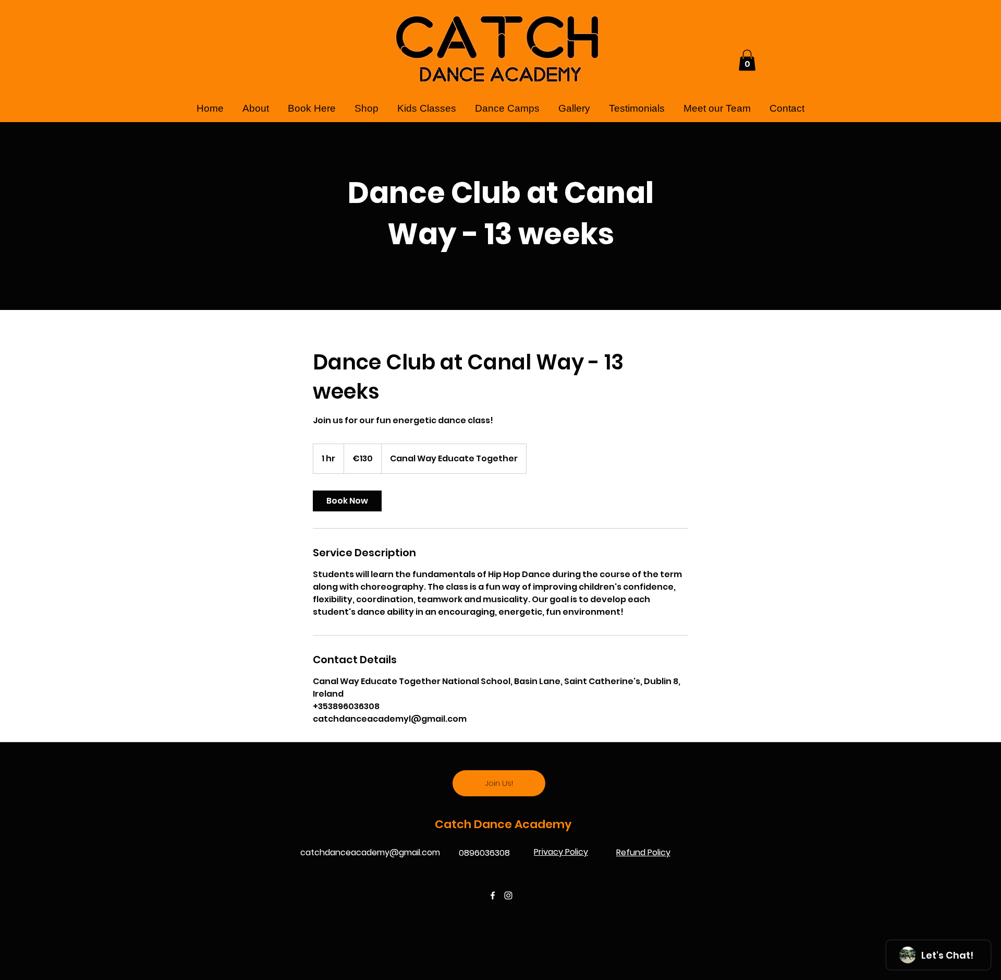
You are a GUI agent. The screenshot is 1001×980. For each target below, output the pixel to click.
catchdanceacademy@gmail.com (370, 852)
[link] (347, 501)
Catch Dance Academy (504, 824)
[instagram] (508, 895)
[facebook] (492, 895)
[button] (747, 60)
